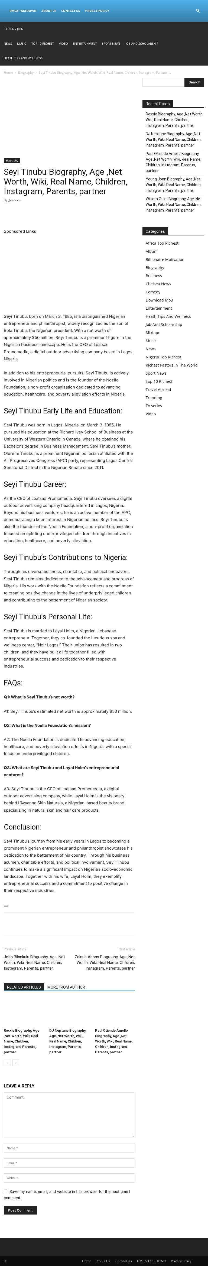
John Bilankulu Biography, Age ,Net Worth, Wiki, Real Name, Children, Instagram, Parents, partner (34, 962)
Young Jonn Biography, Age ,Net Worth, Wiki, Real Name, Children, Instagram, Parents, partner (174, 185)
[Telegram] (71, 212)
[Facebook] (9, 212)
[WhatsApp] (46, 212)
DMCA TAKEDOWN (23, 11)
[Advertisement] (69, 118)
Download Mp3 (159, 300)
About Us (48, 11)
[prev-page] (7, 1063)
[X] (21, 212)
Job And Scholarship (141, 43)
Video (63, 43)
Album (152, 251)
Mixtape (153, 332)
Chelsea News (158, 283)
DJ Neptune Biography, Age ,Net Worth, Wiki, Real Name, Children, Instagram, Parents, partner (67, 1041)
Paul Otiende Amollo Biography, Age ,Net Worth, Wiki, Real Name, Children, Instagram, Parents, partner (113, 1041)
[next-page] (15, 1063)
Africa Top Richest (162, 243)
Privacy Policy (97, 11)
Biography (26, 72)
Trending (154, 397)
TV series (154, 405)
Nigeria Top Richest (163, 357)
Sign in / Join (13, 29)
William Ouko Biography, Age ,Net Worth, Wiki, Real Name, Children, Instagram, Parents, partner (174, 204)
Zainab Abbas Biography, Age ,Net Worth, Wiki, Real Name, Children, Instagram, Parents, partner (105, 962)
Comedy (153, 291)
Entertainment (85, 43)
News (8, 43)
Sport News (111, 43)
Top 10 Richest (42, 43)
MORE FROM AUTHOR (66, 987)
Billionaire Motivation (165, 259)
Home (8, 72)
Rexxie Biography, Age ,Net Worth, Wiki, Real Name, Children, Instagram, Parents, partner (21, 1041)
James (13, 200)
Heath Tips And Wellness (23, 58)
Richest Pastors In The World (172, 365)
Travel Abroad (158, 389)
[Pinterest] (34, 212)
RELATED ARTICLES (24, 987)
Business (154, 275)
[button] (197, 11)
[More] (84, 212)
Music (21, 43)
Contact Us (70, 11)
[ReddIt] (59, 212)
